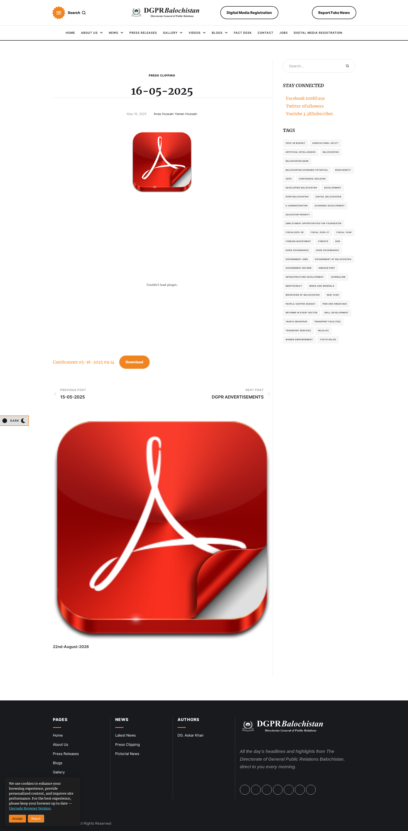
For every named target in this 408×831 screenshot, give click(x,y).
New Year (333, 295)
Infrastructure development (305, 277)
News (121, 719)
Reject (36, 818)
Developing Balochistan (301, 188)
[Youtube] (311, 790)
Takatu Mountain (296, 321)
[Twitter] (256, 790)
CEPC (289, 179)
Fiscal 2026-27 (320, 232)
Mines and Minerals (321, 286)
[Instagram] (278, 790)
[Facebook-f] (245, 790)
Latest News (125, 735)
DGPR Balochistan (297, 196)
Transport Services (298, 330)
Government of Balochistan (333, 259)
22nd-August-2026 (71, 646)
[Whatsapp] (267, 790)
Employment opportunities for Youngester (313, 223)
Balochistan (331, 152)
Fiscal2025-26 (295, 232)
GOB (337, 241)
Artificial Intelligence (301, 152)
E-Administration (297, 205)
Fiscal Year (344, 232)
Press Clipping (162, 75)
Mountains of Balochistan (303, 295)
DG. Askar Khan (191, 735)
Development (332, 188)
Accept (17, 818)
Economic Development (330, 205)
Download (134, 362)
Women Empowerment (299, 339)
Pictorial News (127, 753)
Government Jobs (297, 259)
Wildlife (323, 330)
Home (58, 735)
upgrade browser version (30, 808)
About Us (60, 744)
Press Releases (66, 753)
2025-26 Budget (295, 143)
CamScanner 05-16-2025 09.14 (84, 362)
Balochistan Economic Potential (307, 170)
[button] (58, 12)
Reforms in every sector (301, 312)
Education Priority (298, 214)
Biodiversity (343, 170)
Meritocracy (294, 286)
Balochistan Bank (297, 161)
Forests (323, 241)
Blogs (57, 763)
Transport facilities (327, 321)
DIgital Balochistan (328, 196)
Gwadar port (327, 268)
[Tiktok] (289, 790)
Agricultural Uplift (325, 143)
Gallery (59, 772)
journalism (338, 277)
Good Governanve (327, 250)
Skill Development (336, 312)
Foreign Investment (298, 241)
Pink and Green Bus (335, 304)
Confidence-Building (312, 179)
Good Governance (297, 250)
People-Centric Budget (300, 304)
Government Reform (298, 268)
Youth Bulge (328, 339)
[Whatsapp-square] (300, 790)
